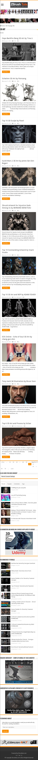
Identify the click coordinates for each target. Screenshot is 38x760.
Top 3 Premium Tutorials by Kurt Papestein (22, 586)
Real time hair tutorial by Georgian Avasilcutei (23, 563)
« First (2, 462)
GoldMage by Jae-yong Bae (18, 487)
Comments (17, 484)
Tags (23, 484)
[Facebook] (18, 755)
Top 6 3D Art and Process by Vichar (16, 423)
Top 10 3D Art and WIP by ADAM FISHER (19, 294)
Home (3, 25)
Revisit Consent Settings (8, 476)
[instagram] (21, 755)
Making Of (19, 297)
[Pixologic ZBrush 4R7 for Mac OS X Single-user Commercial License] (19, 742)
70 (5, 468)
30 (13, 462)
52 (33, 466)
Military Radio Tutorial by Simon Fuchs (21, 571)
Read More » (6, 71)
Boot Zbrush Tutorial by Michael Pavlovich (22, 647)
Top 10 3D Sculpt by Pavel (13, 121)
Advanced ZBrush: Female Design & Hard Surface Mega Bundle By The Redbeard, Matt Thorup (23, 595)
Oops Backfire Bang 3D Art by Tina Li (17, 38)
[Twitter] (19, 755)
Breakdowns (20, 426)
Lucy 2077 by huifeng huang (18, 495)
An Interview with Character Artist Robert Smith (23, 518)
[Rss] (16, 755)
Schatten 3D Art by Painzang (14, 78)
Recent (3, 484)
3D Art (14, 41)
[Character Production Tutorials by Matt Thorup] (19, 12)
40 (16, 462)
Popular (9, 484)
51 (33, 464)
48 (23, 462)
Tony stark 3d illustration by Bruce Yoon (19, 381)
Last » (12, 468)
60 (1, 468)
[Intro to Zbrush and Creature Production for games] (19, 20)
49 (26, 462)
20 (10, 462)
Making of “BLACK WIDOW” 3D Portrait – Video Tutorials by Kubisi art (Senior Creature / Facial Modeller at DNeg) (23, 512)
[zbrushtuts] (19, 4)
